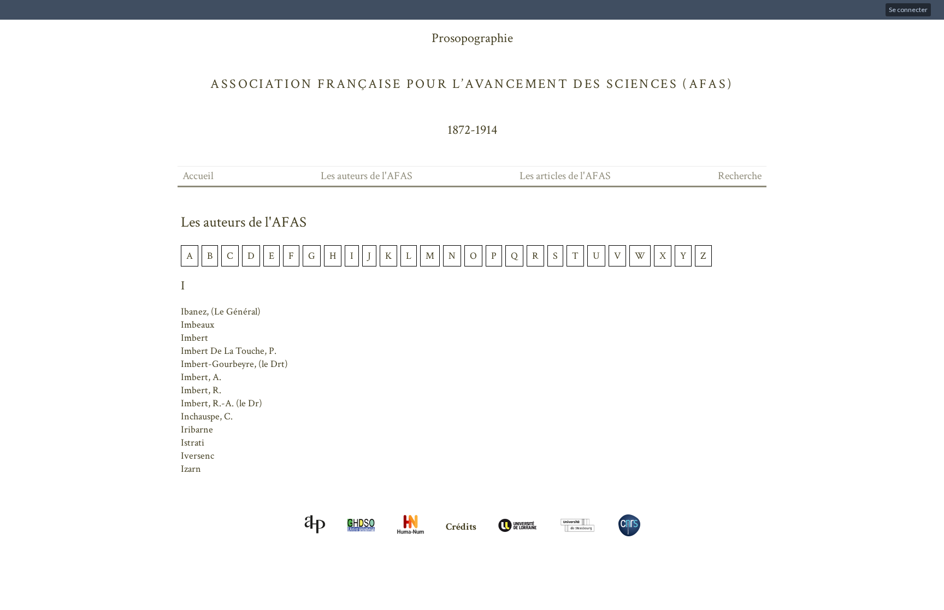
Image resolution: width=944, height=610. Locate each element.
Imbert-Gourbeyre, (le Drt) (234, 364)
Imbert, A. (201, 377)
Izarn (191, 469)
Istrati (192, 442)
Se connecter (908, 9)
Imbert (194, 337)
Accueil (198, 176)
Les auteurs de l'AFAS (366, 176)
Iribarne (197, 429)
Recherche (740, 176)
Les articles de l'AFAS (565, 176)
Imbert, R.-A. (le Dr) (221, 403)
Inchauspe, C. (207, 416)
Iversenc (197, 455)
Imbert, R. (201, 390)
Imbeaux (197, 324)
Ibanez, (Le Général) (221, 311)
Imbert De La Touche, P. (228, 351)
